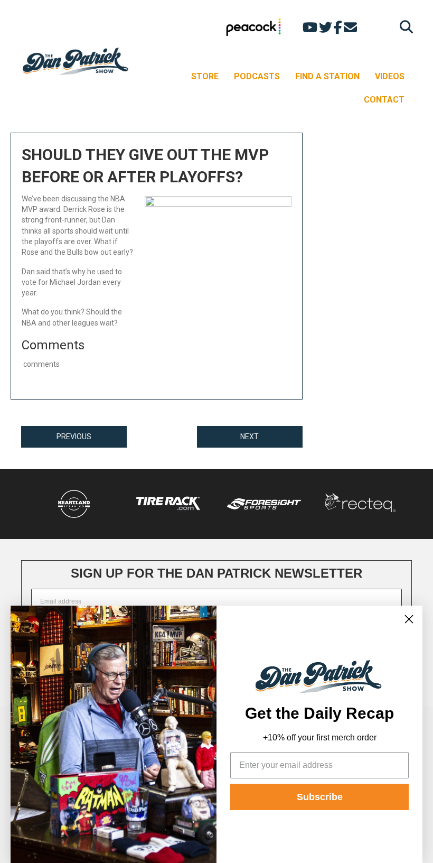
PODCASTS (257, 76)
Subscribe (320, 797)
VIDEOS (389, 76)
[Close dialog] (409, 619)
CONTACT (384, 100)
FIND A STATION (327, 76)
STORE (205, 76)
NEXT (249, 436)
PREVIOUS (74, 436)
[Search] (404, 27)
